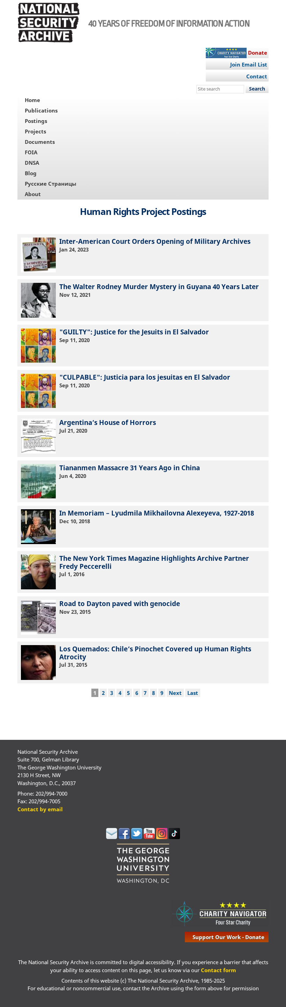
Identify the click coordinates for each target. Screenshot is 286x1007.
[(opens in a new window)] (111, 837)
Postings (36, 120)
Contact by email (40, 809)
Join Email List (248, 64)
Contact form (218, 970)
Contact (256, 76)
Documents (40, 141)
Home (32, 99)
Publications (41, 110)
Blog (31, 173)
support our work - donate (228, 937)
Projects (35, 131)
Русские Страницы (50, 183)
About (33, 194)
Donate (257, 52)
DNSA (32, 162)
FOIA (31, 152)
